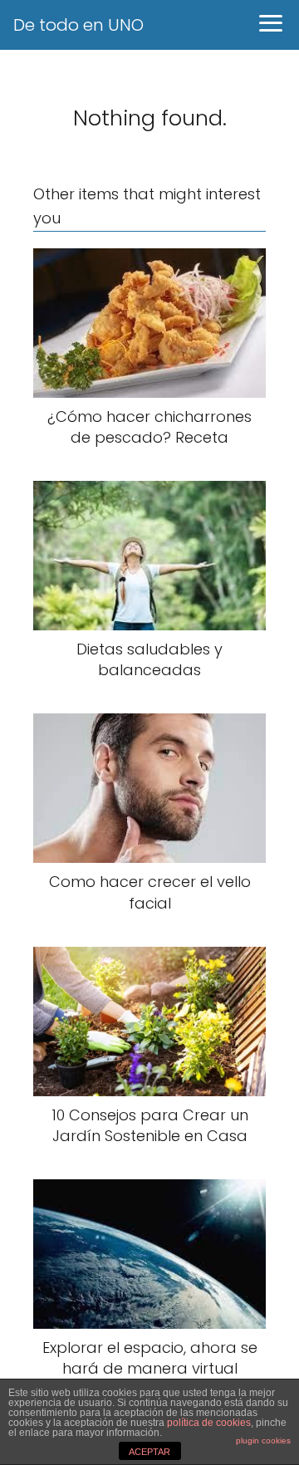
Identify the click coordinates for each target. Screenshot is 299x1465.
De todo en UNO (78, 25)
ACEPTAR (149, 1452)
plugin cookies (263, 1440)
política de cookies (209, 1422)
